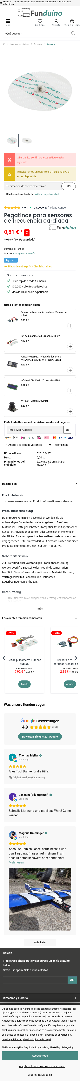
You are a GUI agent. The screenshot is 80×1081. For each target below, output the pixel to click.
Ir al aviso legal (43, 1039)
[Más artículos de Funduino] (62, 228)
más (40, 608)
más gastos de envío (24, 253)
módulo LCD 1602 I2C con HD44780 (40, 380)
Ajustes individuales (40, 1074)
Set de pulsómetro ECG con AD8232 (40, 335)
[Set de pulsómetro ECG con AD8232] (24, 642)
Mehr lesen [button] (16, 862)
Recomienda (60, 444)
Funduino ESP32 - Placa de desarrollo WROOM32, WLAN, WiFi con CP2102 (41, 358)
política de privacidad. (47, 194)
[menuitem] (72, 22)
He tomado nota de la (33, 194)
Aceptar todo (40, 1055)
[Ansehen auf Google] (13, 757)
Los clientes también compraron (22, 618)
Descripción (9, 483)
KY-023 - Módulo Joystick (35, 400)
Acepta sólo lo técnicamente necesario (42, 1066)
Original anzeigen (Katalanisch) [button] (29, 777)
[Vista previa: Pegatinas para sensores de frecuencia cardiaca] (12, 140)
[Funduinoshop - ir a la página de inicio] (40, 12)
